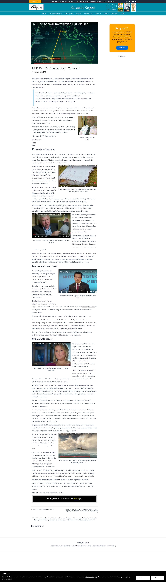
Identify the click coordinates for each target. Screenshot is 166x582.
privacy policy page (91, 577)
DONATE (35, 1)
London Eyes (88, 13)
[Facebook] (127, 2)
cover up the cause (88, 307)
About (122, 13)
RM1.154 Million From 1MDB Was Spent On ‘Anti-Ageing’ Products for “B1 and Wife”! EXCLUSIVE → (82, 510)
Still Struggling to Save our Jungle (90, 1)
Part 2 (34, 145)
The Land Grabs (109, 1)
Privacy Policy (111, 546)
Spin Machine (69, 13)
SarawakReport (83, 7)
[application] (100, 13)
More (97, 13)
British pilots (62, 205)
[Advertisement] (122, 89)
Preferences (143, 578)
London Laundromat (55, 13)
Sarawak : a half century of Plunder (63, 1)
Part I (34, 142)
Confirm (157, 578)
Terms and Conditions (99, 546)
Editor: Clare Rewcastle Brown (81, 546)
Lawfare (78, 13)
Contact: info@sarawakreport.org (60, 546)
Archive (106, 13)
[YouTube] (133, 2)
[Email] (136, 2)
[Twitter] (130, 2)
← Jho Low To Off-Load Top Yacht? (42, 509)
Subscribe (114, 13)
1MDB (44, 13)
